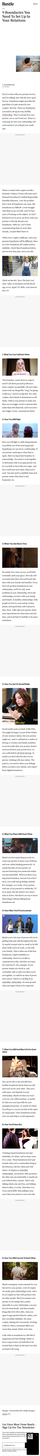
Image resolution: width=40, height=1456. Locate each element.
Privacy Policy (13, 1451)
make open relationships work (18, 1291)
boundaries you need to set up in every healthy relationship (18, 111)
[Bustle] (8, 4)
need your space (18, 575)
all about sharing (24, 753)
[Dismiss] (36, 1435)
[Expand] (29, 1435)
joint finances (21, 857)
